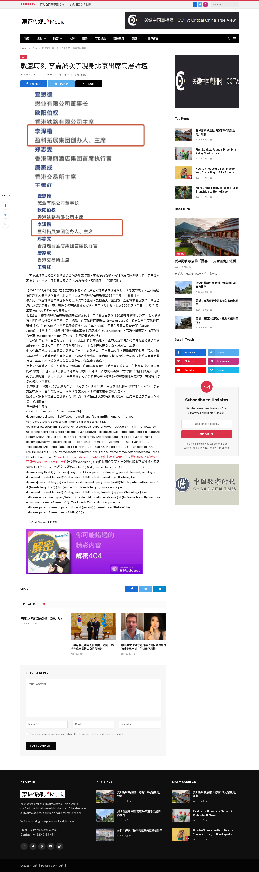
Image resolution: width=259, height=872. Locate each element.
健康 (134, 38)
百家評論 (100, 38)
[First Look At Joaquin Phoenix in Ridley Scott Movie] (183, 153)
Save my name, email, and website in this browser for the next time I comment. (77, 734)
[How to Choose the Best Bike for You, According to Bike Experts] (183, 172)
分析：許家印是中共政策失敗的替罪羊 (217, 302)
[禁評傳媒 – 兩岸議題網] (42, 21)
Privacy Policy (208, 447)
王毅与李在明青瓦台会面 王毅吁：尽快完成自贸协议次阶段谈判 (92, 647)
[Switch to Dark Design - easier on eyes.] (229, 38)
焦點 (39, 38)
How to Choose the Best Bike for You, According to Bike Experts (216, 170)
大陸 (72, 38)
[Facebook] (5, 205)
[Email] (5, 224)
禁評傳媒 (153, 38)
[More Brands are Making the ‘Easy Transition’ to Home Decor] (183, 192)
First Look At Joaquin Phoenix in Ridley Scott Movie (216, 151)
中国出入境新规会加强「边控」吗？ (41, 618)
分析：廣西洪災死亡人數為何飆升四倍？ (217, 320)
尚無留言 (82, 75)
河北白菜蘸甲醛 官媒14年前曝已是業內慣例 (65, 4)
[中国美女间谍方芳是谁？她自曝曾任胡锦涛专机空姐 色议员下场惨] (143, 626)
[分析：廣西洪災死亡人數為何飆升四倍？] (183, 322)
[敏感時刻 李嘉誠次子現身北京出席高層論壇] (93, 139)
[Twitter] (5, 214)
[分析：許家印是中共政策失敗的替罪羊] (183, 304)
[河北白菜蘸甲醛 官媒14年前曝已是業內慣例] (183, 287)
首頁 (27, 38)
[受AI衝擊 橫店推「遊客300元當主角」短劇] (183, 134)
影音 (85, 38)
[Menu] (234, 38)
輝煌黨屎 (118, 38)
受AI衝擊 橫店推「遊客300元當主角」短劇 (215, 132)
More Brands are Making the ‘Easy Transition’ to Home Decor (217, 189)
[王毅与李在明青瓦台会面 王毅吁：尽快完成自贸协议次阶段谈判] (93, 626)
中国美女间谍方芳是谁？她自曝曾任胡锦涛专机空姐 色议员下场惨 (143, 647)
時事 (56, 38)
